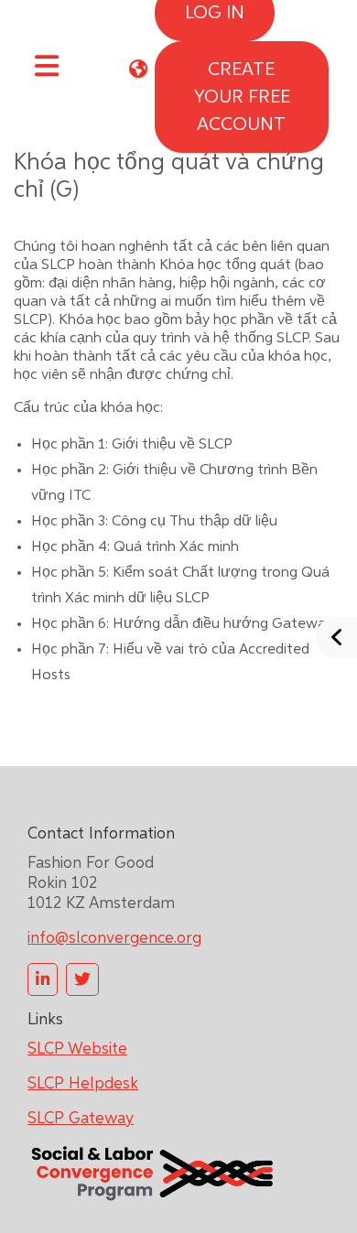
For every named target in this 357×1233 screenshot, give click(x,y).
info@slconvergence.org (114, 938)
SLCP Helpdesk (82, 1084)
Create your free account (241, 97)
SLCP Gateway (80, 1118)
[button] (138, 69)
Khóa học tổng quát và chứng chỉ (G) (169, 177)
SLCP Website (77, 1049)
